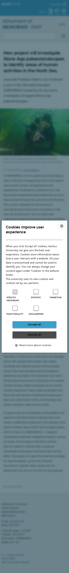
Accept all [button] (34, 324)
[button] (34, 345)
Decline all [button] (34, 334)
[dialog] (34, 286)
